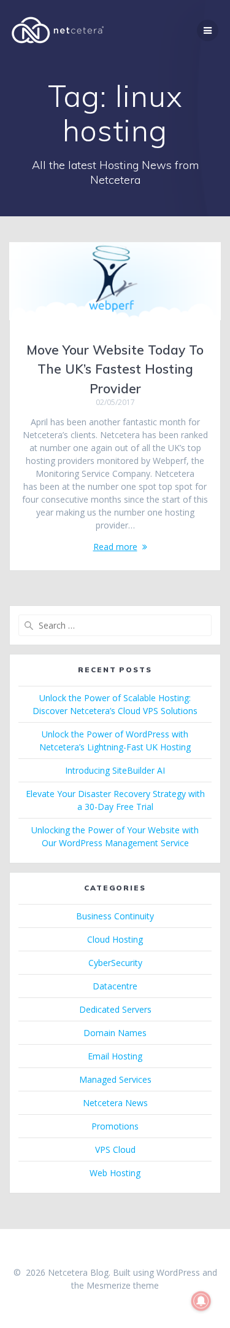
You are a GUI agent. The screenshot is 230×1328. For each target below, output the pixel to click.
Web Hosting (115, 1173)
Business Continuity (115, 916)
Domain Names (115, 1033)
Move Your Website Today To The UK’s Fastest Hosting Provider (115, 369)
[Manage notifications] (201, 1301)
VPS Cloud (115, 1149)
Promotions (115, 1126)
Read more (115, 546)
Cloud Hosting (115, 939)
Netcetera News (115, 1103)
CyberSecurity (115, 962)
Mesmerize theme (122, 1285)
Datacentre (115, 986)
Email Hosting (115, 1056)
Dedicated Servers (115, 1009)
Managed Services (115, 1079)
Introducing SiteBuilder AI (115, 770)
